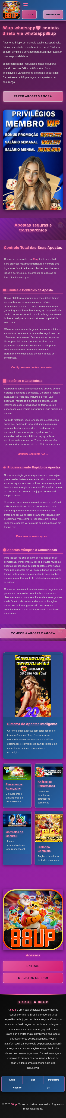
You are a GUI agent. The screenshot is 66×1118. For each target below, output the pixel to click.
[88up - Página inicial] (11, 10)
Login (29, 14)
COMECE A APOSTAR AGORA (33, 633)
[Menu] (25, 5)
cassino (17, 1088)
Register (53, 14)
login (12, 1080)
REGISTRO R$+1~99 (33, 977)
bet (48, 1088)
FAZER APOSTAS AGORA (33, 96)
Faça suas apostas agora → (33, 536)
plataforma (53, 1080)
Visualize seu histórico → (33, 453)
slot (33, 1080)
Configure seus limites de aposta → (33, 367)
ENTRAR (33, 965)
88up (51, 33)
